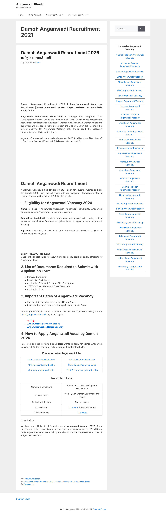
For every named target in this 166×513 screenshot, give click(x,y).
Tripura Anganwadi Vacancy (130, 244)
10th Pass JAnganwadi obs (82, 359)
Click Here (74, 407)
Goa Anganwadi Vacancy (130, 96)
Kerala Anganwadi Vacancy (130, 148)
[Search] (141, 29)
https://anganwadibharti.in (34, 314)
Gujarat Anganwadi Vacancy (130, 101)
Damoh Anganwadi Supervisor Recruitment (72, 481)
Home (21, 15)
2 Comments (29, 484)
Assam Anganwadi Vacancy (129, 71)
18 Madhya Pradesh (32, 479)
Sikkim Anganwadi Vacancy (129, 222)
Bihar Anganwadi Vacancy (130, 77)
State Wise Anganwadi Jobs (82, 365)
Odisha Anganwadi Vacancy (130, 203)
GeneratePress (99, 509)
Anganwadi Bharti (29, 4)
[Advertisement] (61, 85)
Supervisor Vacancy (54, 15)
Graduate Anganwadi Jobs (41, 370)
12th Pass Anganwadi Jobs (41, 365)
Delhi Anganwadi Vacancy (130, 90)
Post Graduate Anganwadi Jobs (82, 370)
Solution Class (23, 499)
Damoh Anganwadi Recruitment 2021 (39, 481)
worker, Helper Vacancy (78, 15)
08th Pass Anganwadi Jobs (41, 359)
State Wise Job (35, 15)
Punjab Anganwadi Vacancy (130, 209)
